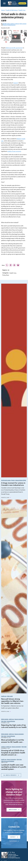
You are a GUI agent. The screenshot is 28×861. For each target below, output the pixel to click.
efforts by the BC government (14, 48)
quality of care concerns (14, 151)
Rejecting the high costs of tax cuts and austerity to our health (14, 726)
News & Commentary (19, 719)
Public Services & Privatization (7, 761)
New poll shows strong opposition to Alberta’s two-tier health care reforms (12, 701)
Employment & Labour (6, 480)
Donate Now (22, 3)
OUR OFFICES (13, 841)
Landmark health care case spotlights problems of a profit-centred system (13, 767)
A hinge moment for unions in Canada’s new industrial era (13, 484)
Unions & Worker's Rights (20, 480)
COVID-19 (3, 746)
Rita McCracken (6, 23)
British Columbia (4, 719)
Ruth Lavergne (23, 23)
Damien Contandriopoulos (9, 25)
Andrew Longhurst (14, 23)
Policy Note (5, 275)
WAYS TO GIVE (13, 809)
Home (3, 10)
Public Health (10, 696)
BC (8, 270)
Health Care (22, 10)
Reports (13, 480)
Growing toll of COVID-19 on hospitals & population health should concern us (13, 752)
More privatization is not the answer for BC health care (12, 741)
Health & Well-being (11, 10)
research (15, 83)
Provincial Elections (11, 721)
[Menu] (4, 3)
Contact (12, 837)
